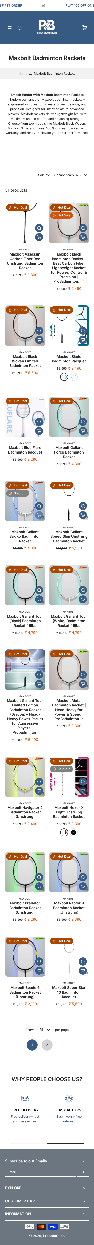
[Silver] (73, 376)
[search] (19, 27)
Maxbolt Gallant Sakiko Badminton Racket (25, 536)
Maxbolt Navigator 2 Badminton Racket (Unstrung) (25, 812)
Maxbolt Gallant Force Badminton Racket (69, 452)
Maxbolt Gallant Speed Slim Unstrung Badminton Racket (69, 536)
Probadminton (53, 1236)
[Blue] (64, 376)
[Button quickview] (39, 228)
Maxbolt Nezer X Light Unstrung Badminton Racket (69, 812)
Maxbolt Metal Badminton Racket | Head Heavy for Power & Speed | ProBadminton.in (69, 709)
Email (12, 1172)
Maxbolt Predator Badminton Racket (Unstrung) (25, 907)
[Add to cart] (39, 237)
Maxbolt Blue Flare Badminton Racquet (25, 449)
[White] (64, 832)
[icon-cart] (83, 27)
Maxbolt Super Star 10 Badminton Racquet (69, 992)
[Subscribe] (83, 1172)
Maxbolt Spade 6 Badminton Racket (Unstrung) (25, 992)
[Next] (62, 1045)
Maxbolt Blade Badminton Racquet (69, 358)
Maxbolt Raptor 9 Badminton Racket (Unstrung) (69, 907)
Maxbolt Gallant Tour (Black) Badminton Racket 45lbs (25, 621)
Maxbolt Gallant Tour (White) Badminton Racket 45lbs (69, 621)
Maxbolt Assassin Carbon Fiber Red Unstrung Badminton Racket (25, 261)
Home (23, 73)
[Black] (73, 832)
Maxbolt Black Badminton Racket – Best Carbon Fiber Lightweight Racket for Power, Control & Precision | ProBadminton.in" (69, 268)
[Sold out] (39, 515)
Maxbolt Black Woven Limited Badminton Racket (25, 361)
